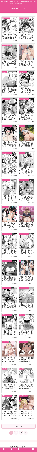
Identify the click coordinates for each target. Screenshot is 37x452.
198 (21, 433)
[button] (33, 305)
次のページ (18, 426)
